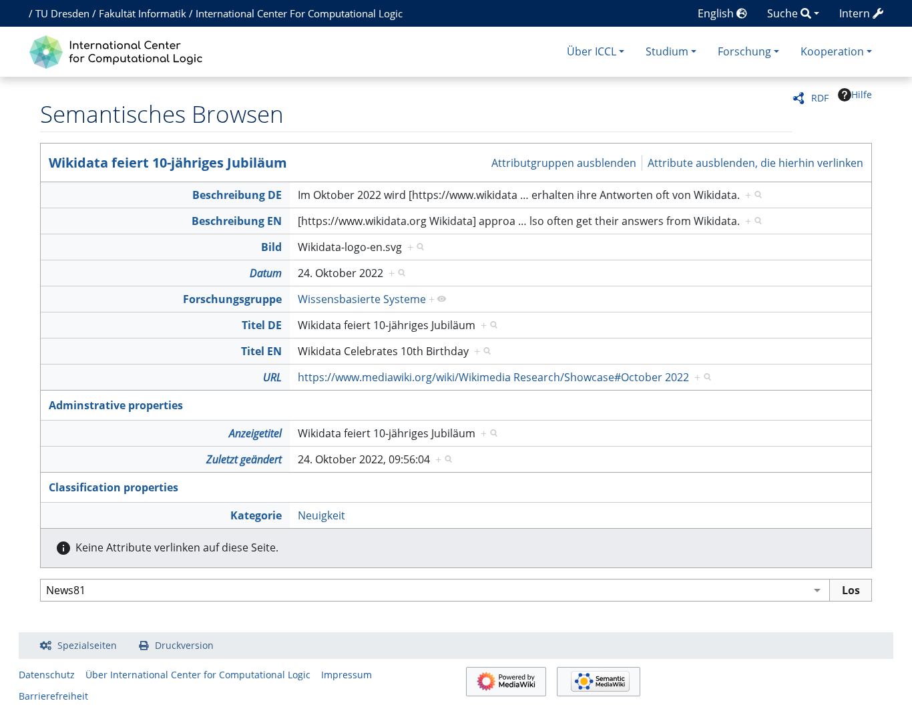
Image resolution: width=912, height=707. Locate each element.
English (717, 13)
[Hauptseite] (119, 50)
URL (272, 377)
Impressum (346, 674)
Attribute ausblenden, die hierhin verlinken (755, 162)
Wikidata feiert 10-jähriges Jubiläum (168, 163)
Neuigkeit (321, 515)
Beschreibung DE (237, 195)
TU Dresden (62, 13)
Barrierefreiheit (53, 696)
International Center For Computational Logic (299, 13)
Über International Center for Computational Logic (197, 674)
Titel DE (262, 325)
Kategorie (256, 515)
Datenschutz (47, 674)
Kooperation (832, 51)
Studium (667, 51)
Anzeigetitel (255, 433)
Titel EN (261, 351)
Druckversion (184, 645)
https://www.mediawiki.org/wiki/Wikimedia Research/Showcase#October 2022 (493, 377)
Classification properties (113, 487)
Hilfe (861, 94)
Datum (266, 273)
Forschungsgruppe (232, 299)
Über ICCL (591, 51)
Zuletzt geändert (244, 459)
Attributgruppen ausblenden (563, 162)
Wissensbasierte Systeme (362, 299)
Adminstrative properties (116, 405)
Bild (271, 247)
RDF (820, 97)
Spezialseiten (87, 645)
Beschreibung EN (237, 221)
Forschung (744, 51)
